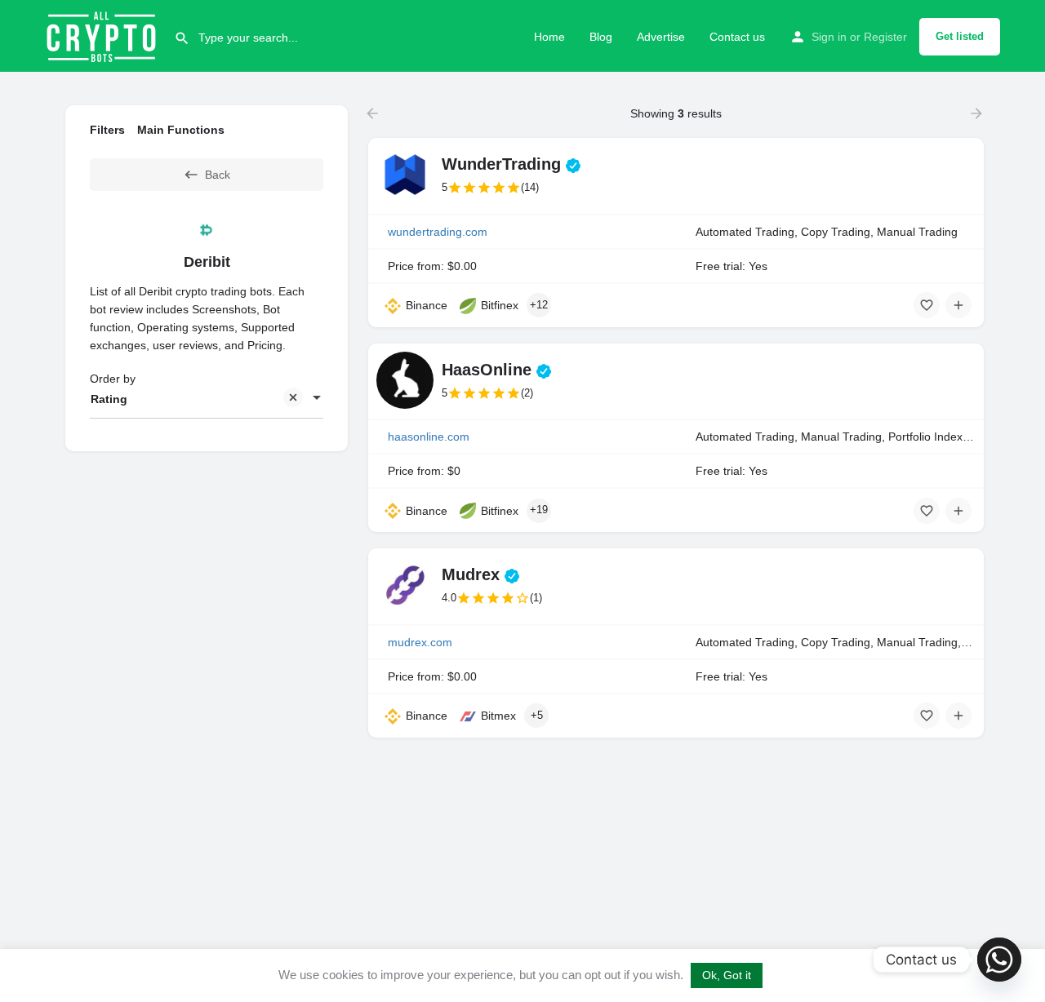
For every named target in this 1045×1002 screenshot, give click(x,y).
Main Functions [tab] (181, 129)
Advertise (661, 36)
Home (549, 36)
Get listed (960, 36)
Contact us (737, 36)
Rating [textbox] (109, 399)
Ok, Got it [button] (726, 975)
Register (885, 36)
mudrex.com (420, 642)
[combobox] (206, 399)
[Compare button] (958, 305)
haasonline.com (428, 436)
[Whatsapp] (999, 960)
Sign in (829, 36)
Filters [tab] (107, 129)
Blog (600, 36)
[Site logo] (103, 35)
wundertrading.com (437, 231)
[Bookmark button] (927, 305)
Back (217, 174)
